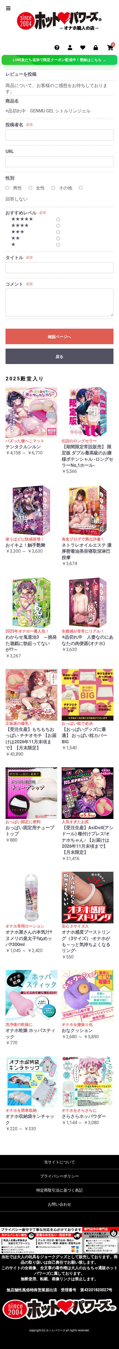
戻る (59, 356)
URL (10, 151)
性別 (10, 178)
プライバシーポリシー (59, 1176)
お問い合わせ (59, 1204)
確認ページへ (59, 336)
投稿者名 (14, 124)
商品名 (12, 101)
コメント (14, 284)
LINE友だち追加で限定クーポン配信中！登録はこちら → (59, 60)
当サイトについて (59, 1162)
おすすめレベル (21, 212)
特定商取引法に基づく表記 (59, 1190)
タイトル (14, 257)
